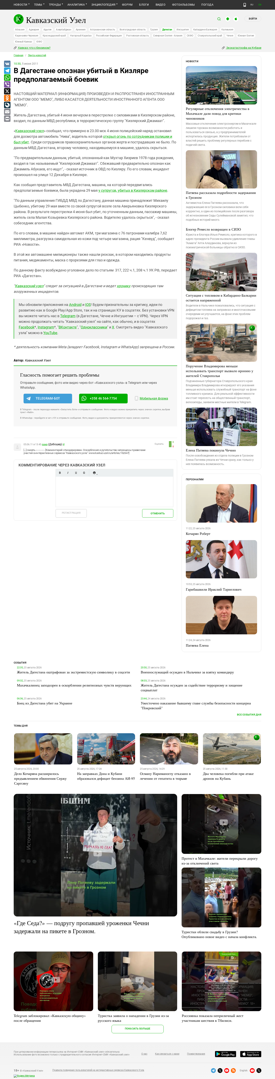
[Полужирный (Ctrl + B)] (60, 472)
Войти (253, 18)
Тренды (55, 4)
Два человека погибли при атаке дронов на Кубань (228, 776)
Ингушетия (183, 29)
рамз (45, 444)
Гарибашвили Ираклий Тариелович (213, 589)
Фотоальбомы (183, 4)
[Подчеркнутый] (76, 472)
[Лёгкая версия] (244, 5)
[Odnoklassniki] (7, 98)
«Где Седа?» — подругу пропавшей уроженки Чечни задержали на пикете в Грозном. (81, 927)
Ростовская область (137, 35)
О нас (144, 1053)
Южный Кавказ (23, 41)
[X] (7, 91)
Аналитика (76, 4)
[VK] (7, 64)
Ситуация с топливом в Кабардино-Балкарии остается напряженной (221, 297)
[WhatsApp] (7, 77)
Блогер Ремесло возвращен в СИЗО (213, 229)
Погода (207, 4)
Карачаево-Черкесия (26, 35)
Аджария (34, 29)
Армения (81, 29)
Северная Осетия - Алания (167, 35)
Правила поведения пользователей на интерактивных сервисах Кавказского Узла (98, 1070)
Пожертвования (196, 1053)
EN (259, 4)
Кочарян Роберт (198, 533)
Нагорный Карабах (80, 35)
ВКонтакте (68, 327)
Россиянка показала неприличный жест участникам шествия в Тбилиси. (212, 1018)
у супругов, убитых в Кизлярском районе (132, 190)
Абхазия (19, 29)
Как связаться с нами (167, 1053)
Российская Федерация (109, 35)
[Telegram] (7, 70)
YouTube (50, 333)
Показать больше (137, 1028)
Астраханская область (102, 29)
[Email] (7, 112)
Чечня (229, 35)
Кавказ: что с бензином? (34, 47)
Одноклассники (94, 327)
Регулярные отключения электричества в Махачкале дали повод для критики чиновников (217, 113)
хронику (123, 286)
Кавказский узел (29, 131)
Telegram (67, 316)
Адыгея (47, 29)
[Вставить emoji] (94, 472)
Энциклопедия (103, 4)
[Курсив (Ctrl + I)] (68, 472)
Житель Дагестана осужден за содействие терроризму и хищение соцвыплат (191, 687)
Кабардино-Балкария (205, 29)
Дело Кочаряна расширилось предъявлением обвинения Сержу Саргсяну (40, 778)
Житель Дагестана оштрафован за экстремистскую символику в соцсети (73, 672)
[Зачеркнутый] (84, 472)
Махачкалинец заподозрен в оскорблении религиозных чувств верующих (74, 685)
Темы (38, 4)
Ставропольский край (210, 35)
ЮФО (39, 41)
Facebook (26, 327)
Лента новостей (37, 55)
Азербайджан (63, 29)
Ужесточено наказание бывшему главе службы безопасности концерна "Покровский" (196, 705)
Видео (160, 4)
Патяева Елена (197, 645)
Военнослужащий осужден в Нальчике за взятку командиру (187, 672)
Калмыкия (227, 29)
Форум (127, 4)
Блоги (144, 4)
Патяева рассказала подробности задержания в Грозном (221, 195)
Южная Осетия (246, 35)
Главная (18, 55)
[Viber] (7, 84)
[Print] (7, 118)
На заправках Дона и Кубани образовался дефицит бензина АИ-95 (106, 776)
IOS (88, 304)
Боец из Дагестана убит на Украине (44, 703)
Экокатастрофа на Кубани (243, 47)
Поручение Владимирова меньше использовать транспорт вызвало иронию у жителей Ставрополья (219, 370)
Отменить (158, 513)
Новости (20, 4)
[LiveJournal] (7, 105)
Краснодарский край (54, 35)
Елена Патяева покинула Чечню (211, 450)
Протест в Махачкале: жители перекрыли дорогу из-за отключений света (220, 861)
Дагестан (167, 29)
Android (75, 304)
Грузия (154, 29)
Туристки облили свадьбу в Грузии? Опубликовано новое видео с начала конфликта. (219, 934)
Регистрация (71, 512)
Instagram (46, 327)
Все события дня (249, 714)
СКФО (190, 35)
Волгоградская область (133, 29)
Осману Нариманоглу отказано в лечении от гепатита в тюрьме (165, 776)
